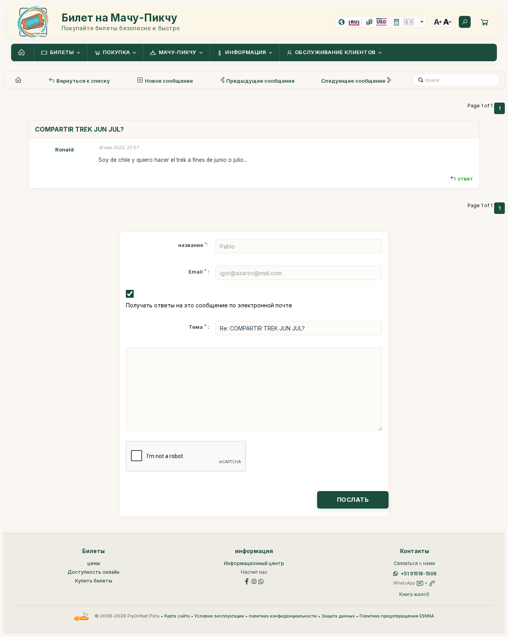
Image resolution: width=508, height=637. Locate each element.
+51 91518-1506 (419, 574)
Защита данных (338, 616)
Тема (196, 327)
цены (93, 563)
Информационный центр (254, 563)
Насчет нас (254, 572)
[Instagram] (254, 581)
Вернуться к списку (82, 81)
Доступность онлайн (93, 572)
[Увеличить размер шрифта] (438, 22)
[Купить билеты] (484, 22)
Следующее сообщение (353, 81)
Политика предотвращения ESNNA (397, 616)
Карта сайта (177, 616)
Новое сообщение (168, 81)
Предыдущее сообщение (260, 81)
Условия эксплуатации (219, 616)
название (193, 245)
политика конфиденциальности (283, 616)
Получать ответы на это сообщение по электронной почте (209, 305)
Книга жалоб (414, 594)
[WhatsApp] (261, 581)
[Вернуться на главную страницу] (22, 52)
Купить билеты (93, 581)
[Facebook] (246, 581)
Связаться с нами (414, 563)
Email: (199, 271)
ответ (465, 179)
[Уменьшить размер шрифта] (447, 22)
